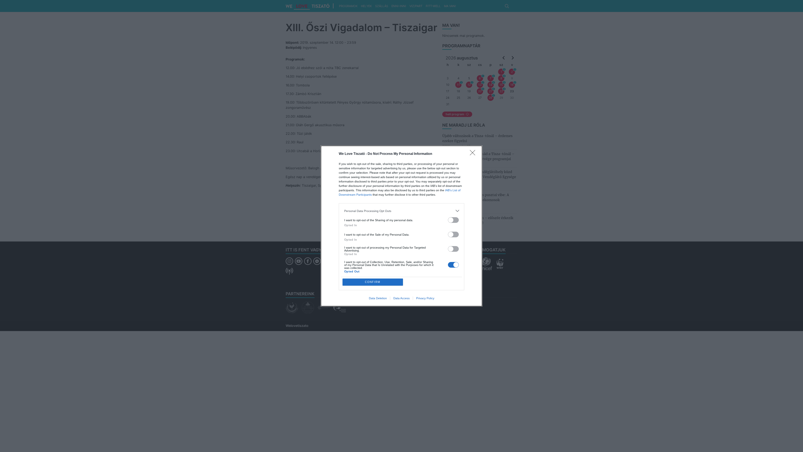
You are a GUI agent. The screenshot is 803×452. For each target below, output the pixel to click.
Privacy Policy (425, 298)
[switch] (453, 220)
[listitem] (401, 211)
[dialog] (401, 226)
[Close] (474, 154)
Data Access (401, 298)
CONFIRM (372, 282)
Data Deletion (378, 298)
